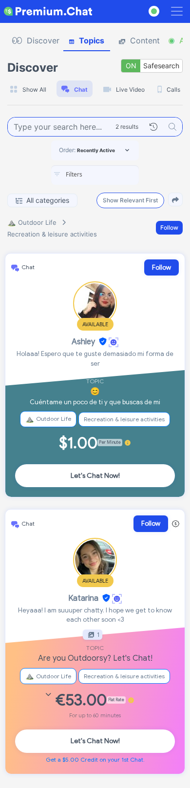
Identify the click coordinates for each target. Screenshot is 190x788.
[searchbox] (109, 174)
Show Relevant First (130, 200)
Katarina (83, 598)
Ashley (83, 342)
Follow (169, 227)
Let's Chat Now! (95, 476)
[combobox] (95, 175)
